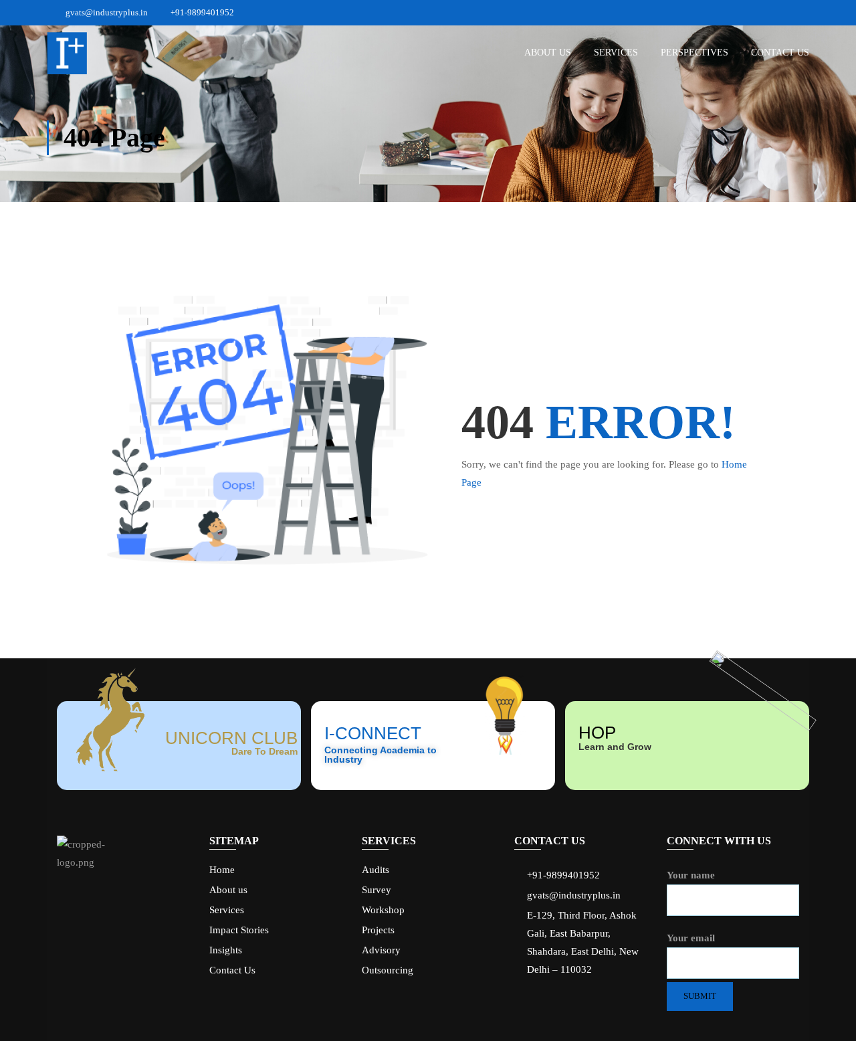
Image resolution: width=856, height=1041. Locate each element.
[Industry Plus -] (67, 53)
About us (547, 53)
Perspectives (694, 53)
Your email (691, 938)
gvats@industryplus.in (107, 12)
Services (616, 53)
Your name (691, 875)
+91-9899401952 (201, 12)
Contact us (780, 53)
